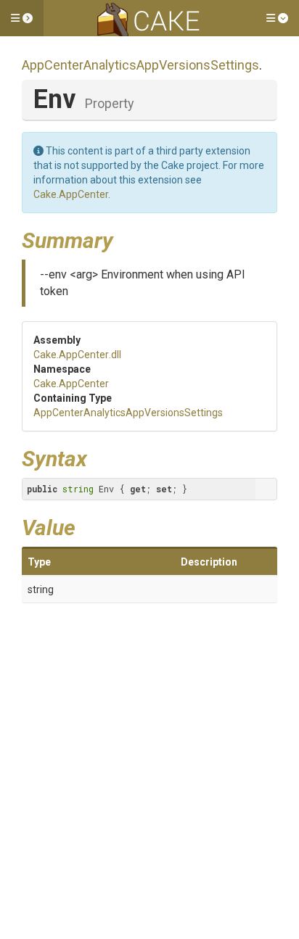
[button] (22, 18)
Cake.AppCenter (70, 194)
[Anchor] (124, 238)
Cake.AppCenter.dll (77, 354)
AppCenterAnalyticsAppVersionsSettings (140, 65)
